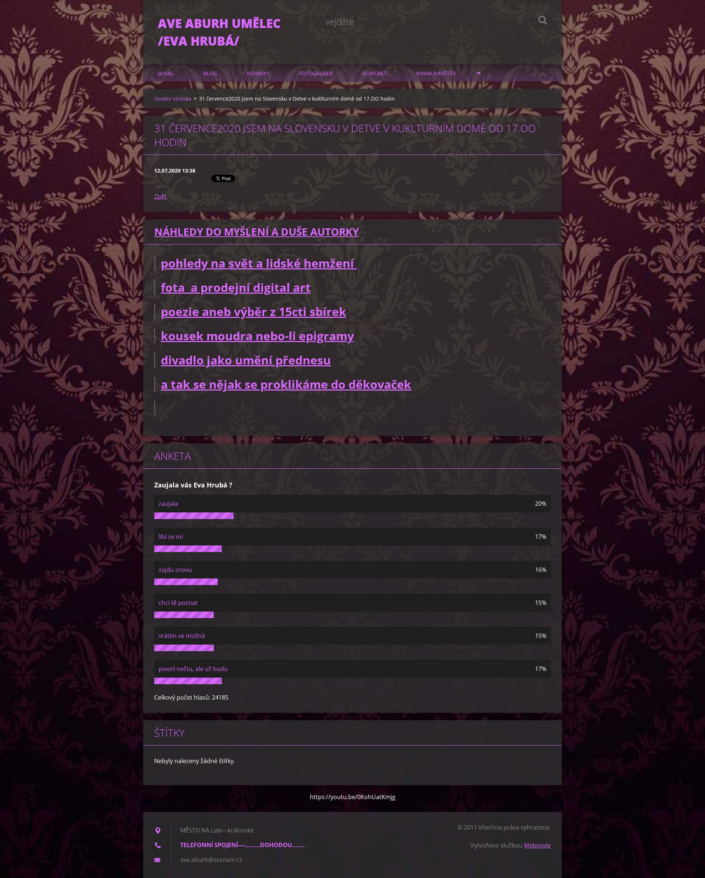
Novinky (258, 73)
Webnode (537, 845)
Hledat (542, 21)
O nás (166, 73)
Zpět (160, 196)
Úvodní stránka (172, 98)
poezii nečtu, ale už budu (193, 669)
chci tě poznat (178, 603)
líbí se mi (171, 537)
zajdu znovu (175, 570)
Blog (210, 73)
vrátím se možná (182, 636)
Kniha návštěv (436, 73)
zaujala (168, 504)
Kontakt (375, 73)
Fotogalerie (316, 73)
